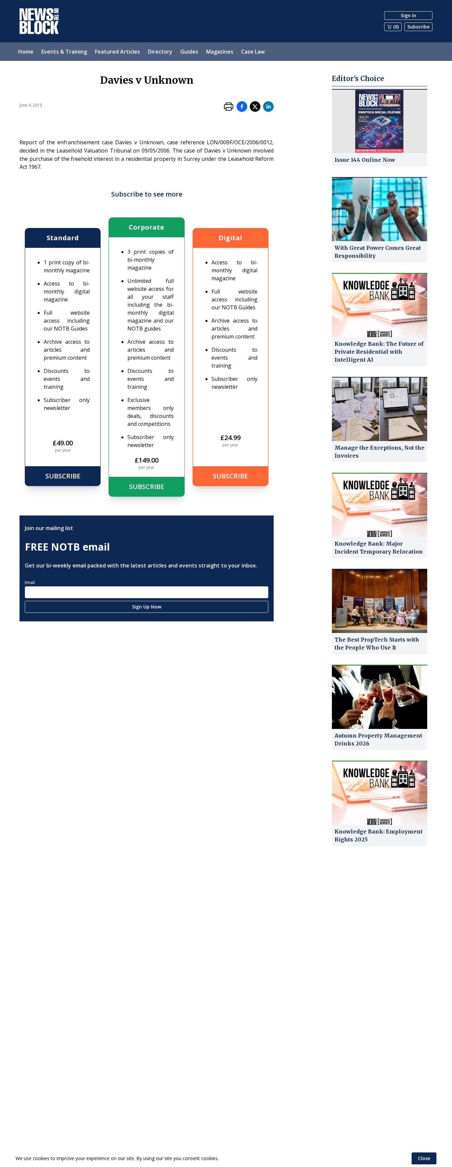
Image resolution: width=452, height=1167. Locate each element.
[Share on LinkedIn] (268, 106)
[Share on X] (255, 106)
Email (30, 582)
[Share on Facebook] (242, 106)
